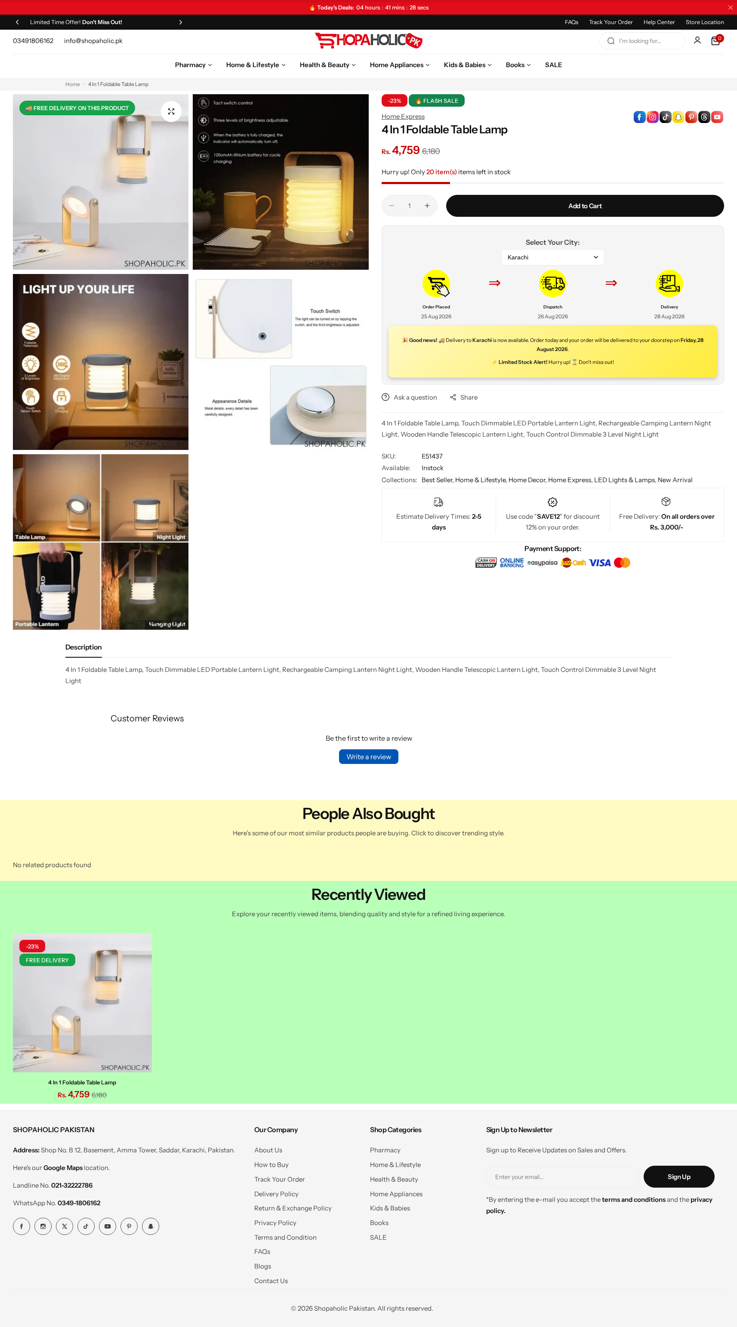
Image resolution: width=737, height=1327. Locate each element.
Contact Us (271, 1281)
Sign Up (679, 1177)
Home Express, (571, 480)
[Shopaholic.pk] (368, 41)
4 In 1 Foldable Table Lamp (82, 1082)
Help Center (659, 21)
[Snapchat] (150, 1226)
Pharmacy (385, 1150)
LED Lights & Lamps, (626, 480)
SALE (378, 1237)
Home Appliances (396, 1194)
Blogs (262, 1266)
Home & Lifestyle (395, 1165)
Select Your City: (553, 242)
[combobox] (642, 40)
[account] (698, 40)
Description (83, 647)
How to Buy (271, 1165)
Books (379, 1223)
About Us (268, 1150)
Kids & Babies (390, 1208)
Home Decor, (528, 480)
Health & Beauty (394, 1179)
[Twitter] (64, 1226)
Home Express (403, 116)
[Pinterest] (129, 1226)
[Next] (180, 22)
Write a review (368, 756)
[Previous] (17, 22)
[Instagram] (43, 1226)
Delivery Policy (276, 1194)
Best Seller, (438, 480)
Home (72, 84)
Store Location (705, 21)
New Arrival (675, 480)
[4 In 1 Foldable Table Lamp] (82, 1002)
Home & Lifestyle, (482, 480)
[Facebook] (21, 1226)
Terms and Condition (285, 1237)
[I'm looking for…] (610, 40)
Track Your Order (611, 21)
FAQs (571, 21)
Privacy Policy (275, 1223)
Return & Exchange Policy (293, 1208)
